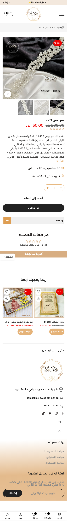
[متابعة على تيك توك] (43, 413)
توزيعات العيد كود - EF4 (18, 321)
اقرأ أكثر (60, 160)
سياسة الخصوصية (54, 451)
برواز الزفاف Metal (54, 321)
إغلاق (5, 3)
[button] (56, 129)
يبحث (61, 431)
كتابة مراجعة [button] (34, 254)
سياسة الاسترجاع (55, 457)
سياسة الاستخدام (54, 462)
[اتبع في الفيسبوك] (62, 413)
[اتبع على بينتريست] (49, 413)
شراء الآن (33, 207)
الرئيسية (60, 27)
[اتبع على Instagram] (56, 413)
